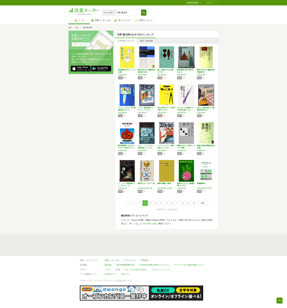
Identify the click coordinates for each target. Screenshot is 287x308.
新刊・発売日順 (146, 41)
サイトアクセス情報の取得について (189, 265)
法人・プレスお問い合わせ (135, 269)
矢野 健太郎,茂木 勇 (145, 188)
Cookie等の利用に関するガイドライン (154, 265)
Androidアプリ (110, 274)
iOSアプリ (125, 274)
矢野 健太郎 (122, 75)
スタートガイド (130, 260)
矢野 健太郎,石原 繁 (165, 188)
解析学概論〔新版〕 (165, 183)
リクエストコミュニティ (161, 269)
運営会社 (108, 265)
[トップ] (69, 28)
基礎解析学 (201, 183)
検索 (77, 27)
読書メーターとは (112, 260)
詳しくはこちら (81, 44)
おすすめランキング (126, 41)
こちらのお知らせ (146, 223)
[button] (143, 13)
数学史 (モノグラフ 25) (146, 183)
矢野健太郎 (201, 150)
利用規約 (144, 260)
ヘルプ (107, 269)
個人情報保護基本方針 (126, 265)
